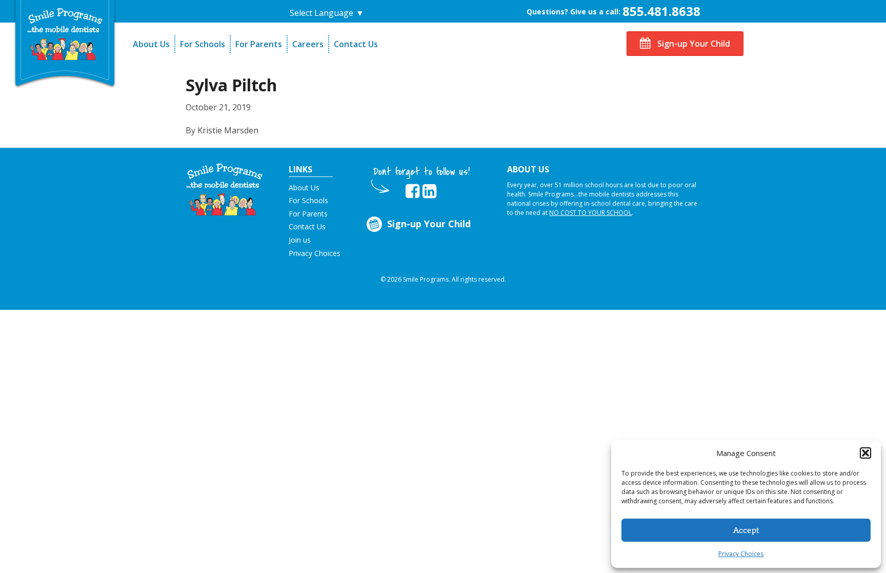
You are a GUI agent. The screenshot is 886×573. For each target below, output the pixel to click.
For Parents (258, 44)
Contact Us (356, 44)
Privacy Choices (740, 553)
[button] (865, 453)
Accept (746, 530)
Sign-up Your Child (692, 43)
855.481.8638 (661, 11)
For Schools (202, 44)
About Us (151, 44)
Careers (308, 44)
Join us (300, 240)
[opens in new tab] (412, 191)
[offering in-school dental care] (65, 34)
